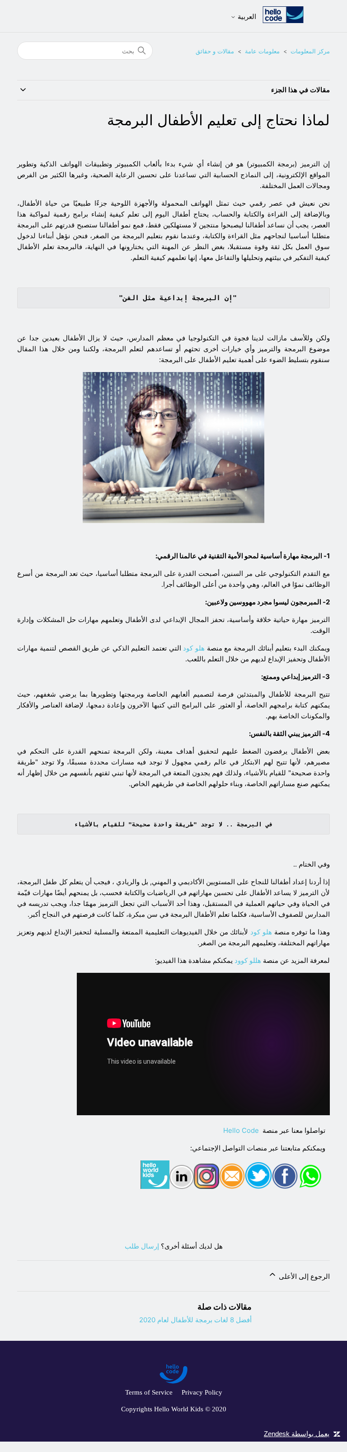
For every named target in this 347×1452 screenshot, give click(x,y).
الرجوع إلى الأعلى (303, 1276)
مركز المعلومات (310, 51)
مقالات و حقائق (215, 51)
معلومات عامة (262, 51)
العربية (246, 16)
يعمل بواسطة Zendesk (296, 1434)
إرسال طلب (142, 1246)
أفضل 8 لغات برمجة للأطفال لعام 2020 (195, 1319)
